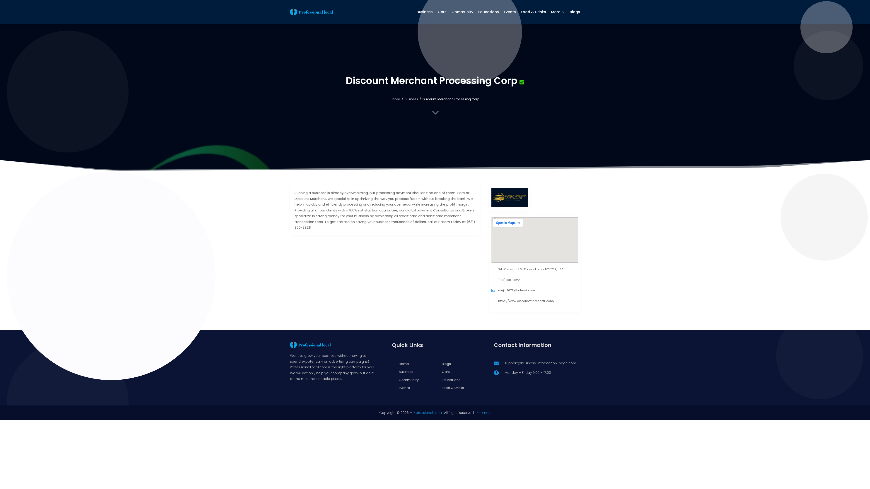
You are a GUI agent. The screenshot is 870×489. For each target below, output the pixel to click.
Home (395, 99)
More (555, 11)
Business (425, 11)
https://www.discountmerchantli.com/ (526, 301)
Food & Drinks (533, 11)
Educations (488, 11)
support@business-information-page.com (540, 363)
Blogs (575, 11)
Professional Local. (428, 412)
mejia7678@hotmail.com (516, 290)
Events (510, 11)
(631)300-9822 (509, 280)
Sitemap (483, 412)
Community (462, 11)
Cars (442, 11)
